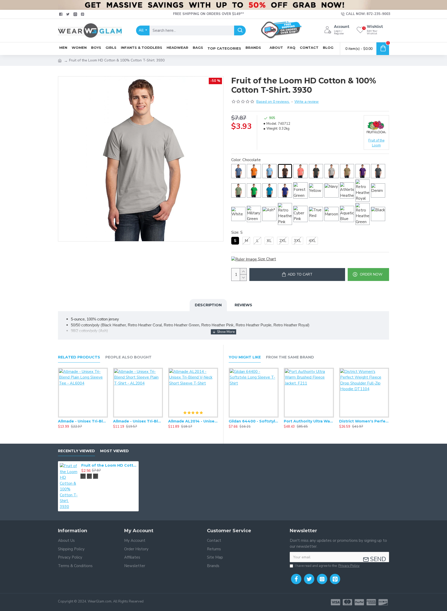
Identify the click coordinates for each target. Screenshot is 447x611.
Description (208, 305)
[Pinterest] (335, 579)
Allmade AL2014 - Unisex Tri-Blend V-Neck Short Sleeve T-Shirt (193, 421)
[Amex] (371, 602)
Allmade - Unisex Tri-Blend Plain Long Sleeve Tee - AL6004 (83, 421)
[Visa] (335, 602)
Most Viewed (114, 451)
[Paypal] (359, 602)
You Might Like (245, 357)
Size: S (237, 232)
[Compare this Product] (93, 416)
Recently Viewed (76, 451)
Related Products (79, 357)
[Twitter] (309, 579)
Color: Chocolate (246, 159)
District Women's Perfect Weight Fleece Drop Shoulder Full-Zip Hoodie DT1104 (364, 421)
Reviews (243, 305)
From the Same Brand (290, 357)
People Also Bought (128, 357)
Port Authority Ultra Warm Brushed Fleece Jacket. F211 (309, 421)
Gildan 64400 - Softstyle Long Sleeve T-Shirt (254, 421)
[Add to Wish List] (83, 416)
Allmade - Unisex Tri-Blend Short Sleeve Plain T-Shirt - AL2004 (138, 421)
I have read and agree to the (327, 565)
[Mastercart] (347, 602)
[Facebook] (296, 579)
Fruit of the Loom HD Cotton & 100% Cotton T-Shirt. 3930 (109, 465)
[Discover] (383, 602)
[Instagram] (322, 579)
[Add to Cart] (83, 476)
